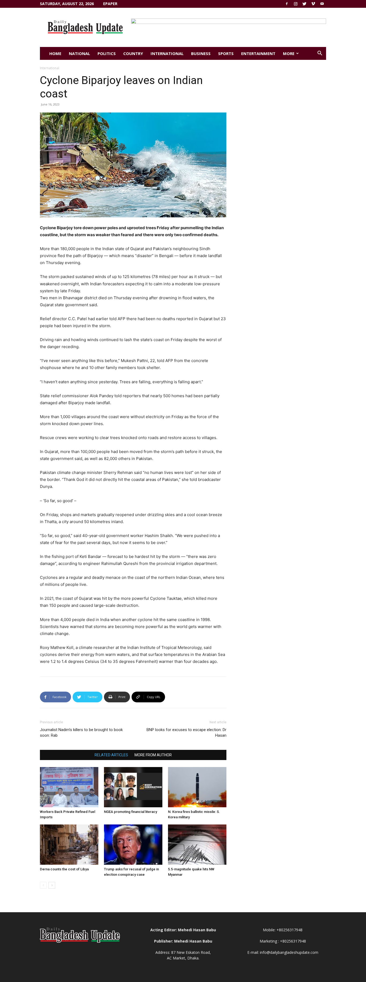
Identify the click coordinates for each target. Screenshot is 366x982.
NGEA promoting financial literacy (130, 812)
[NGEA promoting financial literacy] (133, 787)
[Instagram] (296, 4)
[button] (319, 53)
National (79, 53)
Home (55, 53)
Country (133, 53)
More (288, 53)
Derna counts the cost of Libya (64, 869)
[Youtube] (322, 4)
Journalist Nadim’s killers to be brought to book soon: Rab (81, 732)
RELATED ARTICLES (111, 755)
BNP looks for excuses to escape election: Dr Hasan (186, 732)
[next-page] (51, 885)
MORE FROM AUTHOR (153, 755)
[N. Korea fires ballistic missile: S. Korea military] (197, 787)
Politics (107, 53)
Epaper (110, 3)
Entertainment (258, 53)
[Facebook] (287, 4)
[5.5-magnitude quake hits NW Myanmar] (197, 844)
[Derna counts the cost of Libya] (69, 844)
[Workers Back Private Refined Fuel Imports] (69, 787)
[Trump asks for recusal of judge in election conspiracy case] (133, 844)
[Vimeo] (313, 4)
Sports (226, 53)
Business (201, 53)
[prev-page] (43, 885)
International (167, 53)
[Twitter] (304, 4)
